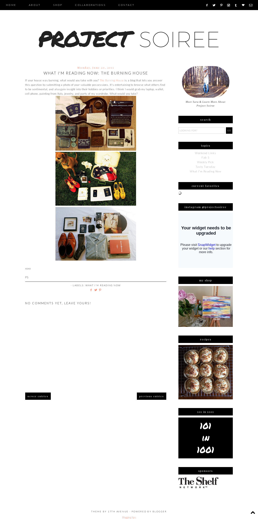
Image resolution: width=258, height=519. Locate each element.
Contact (126, 4)
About (35, 4)
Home (11, 4)
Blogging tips (129, 517)
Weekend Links (205, 153)
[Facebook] (208, 5)
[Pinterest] (223, 5)
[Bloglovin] (244, 5)
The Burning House (112, 80)
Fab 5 (206, 157)
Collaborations (90, 4)
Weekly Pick (205, 162)
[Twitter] (215, 5)
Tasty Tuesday (205, 166)
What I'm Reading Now (103, 285)
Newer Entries (38, 396)
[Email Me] (252, 5)
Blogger (160, 511)
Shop (57, 4)
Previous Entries (151, 396)
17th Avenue (118, 511)
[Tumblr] (237, 5)
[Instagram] (230, 5)
